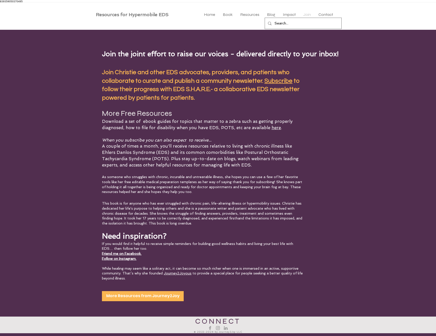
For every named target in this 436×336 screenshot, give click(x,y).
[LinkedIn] (225, 328)
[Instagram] (218, 328)
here (276, 127)
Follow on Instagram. (119, 259)
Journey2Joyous (178, 273)
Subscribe (278, 81)
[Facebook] (210, 328)
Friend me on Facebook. (122, 253)
